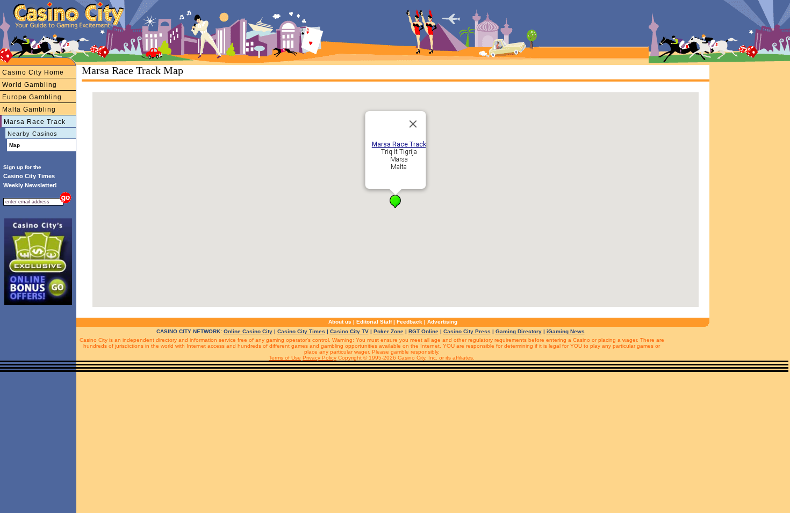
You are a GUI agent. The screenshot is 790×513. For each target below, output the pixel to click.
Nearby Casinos (33, 133)
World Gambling (29, 85)
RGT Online (423, 331)
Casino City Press (467, 331)
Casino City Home (33, 72)
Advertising (442, 322)
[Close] (413, 124)
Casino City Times (301, 331)
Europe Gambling (32, 97)
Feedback (409, 322)
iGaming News (566, 331)
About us (339, 322)
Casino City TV (349, 331)
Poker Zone (389, 331)
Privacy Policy (319, 358)
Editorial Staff (374, 322)
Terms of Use (285, 358)
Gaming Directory (518, 331)
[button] (395, 201)
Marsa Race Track (35, 122)
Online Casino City (248, 331)
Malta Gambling (29, 109)
